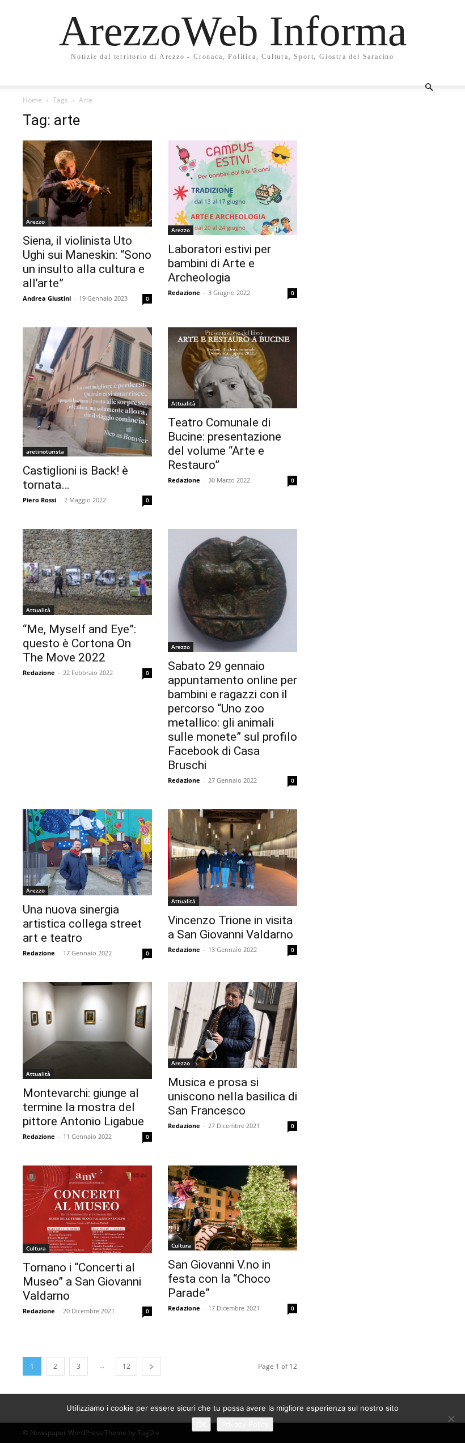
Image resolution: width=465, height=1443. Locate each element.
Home (32, 100)
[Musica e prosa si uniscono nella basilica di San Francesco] (232, 1025)
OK (201, 1424)
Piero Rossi (39, 500)
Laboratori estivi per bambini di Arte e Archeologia (219, 263)
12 (126, 1366)
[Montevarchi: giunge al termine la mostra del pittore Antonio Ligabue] (87, 1030)
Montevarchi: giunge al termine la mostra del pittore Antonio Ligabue (83, 1107)
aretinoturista (45, 451)
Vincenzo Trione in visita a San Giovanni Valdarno (230, 927)
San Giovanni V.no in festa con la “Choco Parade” (219, 1279)
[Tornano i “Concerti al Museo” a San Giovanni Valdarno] (87, 1209)
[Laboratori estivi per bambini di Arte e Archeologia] (232, 187)
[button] (428, 87)
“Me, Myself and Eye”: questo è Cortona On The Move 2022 (79, 643)
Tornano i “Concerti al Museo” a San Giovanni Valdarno (82, 1282)
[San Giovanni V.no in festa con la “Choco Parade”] (232, 1208)
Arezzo (35, 221)
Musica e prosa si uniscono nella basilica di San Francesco (232, 1096)
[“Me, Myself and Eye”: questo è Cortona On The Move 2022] (87, 572)
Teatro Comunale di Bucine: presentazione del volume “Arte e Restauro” (224, 444)
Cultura (36, 1248)
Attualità (183, 403)
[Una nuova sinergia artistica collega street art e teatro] (87, 852)
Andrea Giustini (47, 298)
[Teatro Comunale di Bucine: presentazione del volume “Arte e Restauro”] (232, 367)
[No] (450, 1418)
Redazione (184, 292)
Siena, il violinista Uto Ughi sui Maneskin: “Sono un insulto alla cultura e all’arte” (87, 262)
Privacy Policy (245, 1424)
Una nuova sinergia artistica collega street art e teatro (82, 924)
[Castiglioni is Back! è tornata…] (87, 391)
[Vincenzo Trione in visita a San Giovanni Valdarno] (232, 857)
